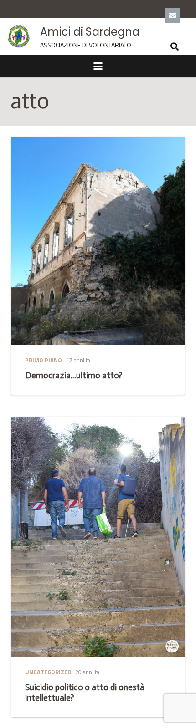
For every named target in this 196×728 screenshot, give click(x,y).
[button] (174, 46)
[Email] (172, 15)
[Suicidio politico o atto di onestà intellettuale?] (98, 537)
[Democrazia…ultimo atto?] (98, 241)
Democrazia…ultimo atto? (73, 375)
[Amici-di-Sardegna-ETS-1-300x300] (18, 36)
